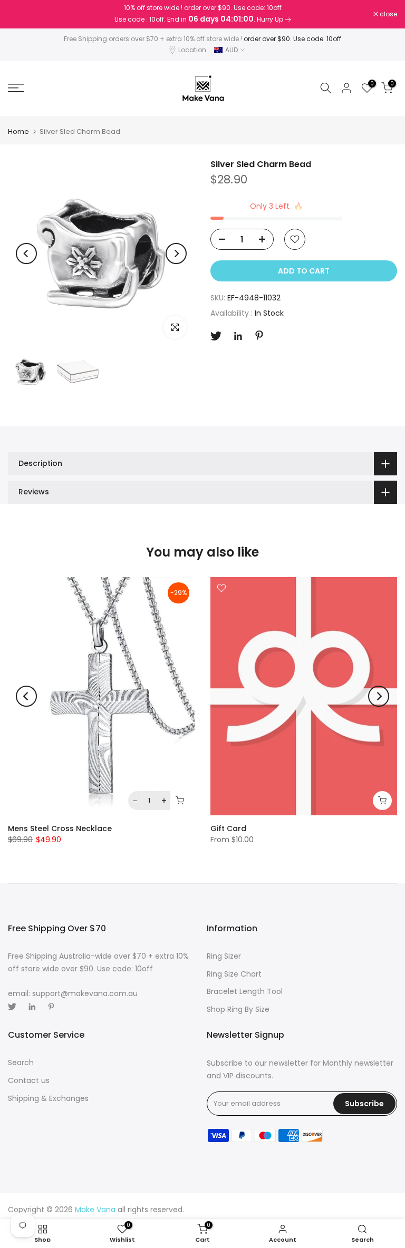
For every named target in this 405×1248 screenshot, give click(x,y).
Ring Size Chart (234, 974)
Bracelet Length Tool (245, 991)
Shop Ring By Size (238, 1009)
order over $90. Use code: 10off (292, 38)
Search (21, 1062)
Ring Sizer (224, 956)
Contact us (29, 1080)
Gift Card (228, 828)
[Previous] (26, 253)
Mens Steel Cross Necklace (60, 828)
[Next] (176, 253)
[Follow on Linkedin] (238, 336)
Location (192, 49)
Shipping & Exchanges (48, 1098)
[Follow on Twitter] (215, 336)
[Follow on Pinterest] (259, 335)
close (22, 14)
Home (18, 131)
